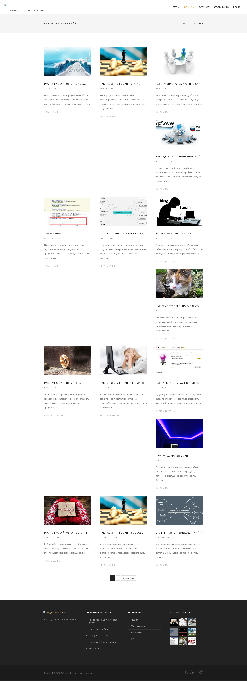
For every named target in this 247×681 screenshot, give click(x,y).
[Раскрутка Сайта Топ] (174, 622)
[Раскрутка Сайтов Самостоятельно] (67, 510)
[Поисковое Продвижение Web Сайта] (174, 632)
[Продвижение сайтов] (24, 5)
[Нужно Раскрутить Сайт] (179, 433)
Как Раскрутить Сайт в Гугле (120, 83)
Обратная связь (221, 7)
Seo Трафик (94, 648)
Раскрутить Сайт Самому (173, 233)
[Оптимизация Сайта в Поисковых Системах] (192, 641)
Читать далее (52, 112)
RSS (132, 639)
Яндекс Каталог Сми (98, 629)
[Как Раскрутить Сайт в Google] (123, 510)
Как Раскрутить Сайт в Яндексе (178, 383)
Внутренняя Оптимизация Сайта (179, 532)
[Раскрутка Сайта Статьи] (183, 622)
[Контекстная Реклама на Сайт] (192, 622)
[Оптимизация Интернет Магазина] (123, 210)
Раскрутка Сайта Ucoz (99, 635)
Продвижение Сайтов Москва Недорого (101, 621)
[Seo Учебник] (67, 210)
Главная (177, 7)
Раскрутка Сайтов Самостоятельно (67, 532)
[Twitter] (192, 672)
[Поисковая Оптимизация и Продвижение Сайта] (192, 632)
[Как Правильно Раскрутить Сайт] (179, 61)
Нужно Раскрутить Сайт (173, 455)
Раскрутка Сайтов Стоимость (102, 642)
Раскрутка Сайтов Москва (62, 383)
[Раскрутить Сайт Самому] (179, 210)
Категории (189, 7)
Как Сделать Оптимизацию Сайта (179, 156)
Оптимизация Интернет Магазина (123, 233)
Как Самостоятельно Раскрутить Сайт (179, 306)
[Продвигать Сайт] (183, 641)
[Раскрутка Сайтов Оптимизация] (67, 61)
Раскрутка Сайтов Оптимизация (67, 83)
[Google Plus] (200, 672)
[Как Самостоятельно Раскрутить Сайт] (179, 283)
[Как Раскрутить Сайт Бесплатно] (123, 360)
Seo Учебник (53, 233)
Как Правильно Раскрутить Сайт (179, 83)
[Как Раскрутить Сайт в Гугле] (123, 61)
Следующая (128, 578)
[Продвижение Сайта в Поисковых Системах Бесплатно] (174, 641)
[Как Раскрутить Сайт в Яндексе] (179, 360)
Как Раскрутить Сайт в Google (121, 532)
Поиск (238, 7)
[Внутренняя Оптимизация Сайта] (179, 510)
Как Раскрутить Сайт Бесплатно (123, 383)
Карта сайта (204, 7)
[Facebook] (185, 672)
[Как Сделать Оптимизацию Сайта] (179, 134)
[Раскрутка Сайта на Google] (183, 632)
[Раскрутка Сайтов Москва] (67, 360)
